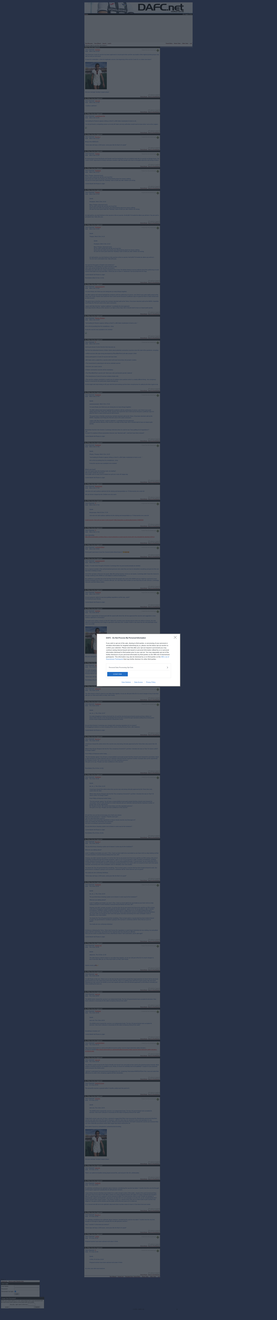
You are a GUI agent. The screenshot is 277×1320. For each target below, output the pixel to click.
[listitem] (138, 667)
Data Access (138, 682)
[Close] (176, 638)
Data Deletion (126, 682)
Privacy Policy (150, 682)
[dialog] (138, 660)
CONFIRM (117, 674)
